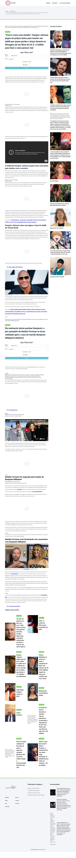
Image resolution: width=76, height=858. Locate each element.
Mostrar (26, 68)
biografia (19, 709)
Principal (48, 3)
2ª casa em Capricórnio (14, 606)
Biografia (7, 797)
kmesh (13, 3)
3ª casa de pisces (13, 410)
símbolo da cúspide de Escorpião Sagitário (36, 795)
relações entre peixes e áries (33, 788)
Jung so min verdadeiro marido (34, 790)
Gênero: (6, 58)
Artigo (6, 800)
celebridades (12, 11)
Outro (19, 615)
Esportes (17, 800)
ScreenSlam (26, 569)
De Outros (17, 803)
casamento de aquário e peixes (34, 792)
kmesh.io (44, 849)
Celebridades (19, 738)
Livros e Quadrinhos (41, 738)
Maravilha (19, 686)
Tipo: (23, 61)
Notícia (16, 797)
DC (41, 617)
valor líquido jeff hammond (16, 267)
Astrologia (7, 806)
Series (29, 61)
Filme (26, 61)
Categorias (54, 3)
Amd (6, 803)
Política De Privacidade (65, 3)
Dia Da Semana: (6, 55)
